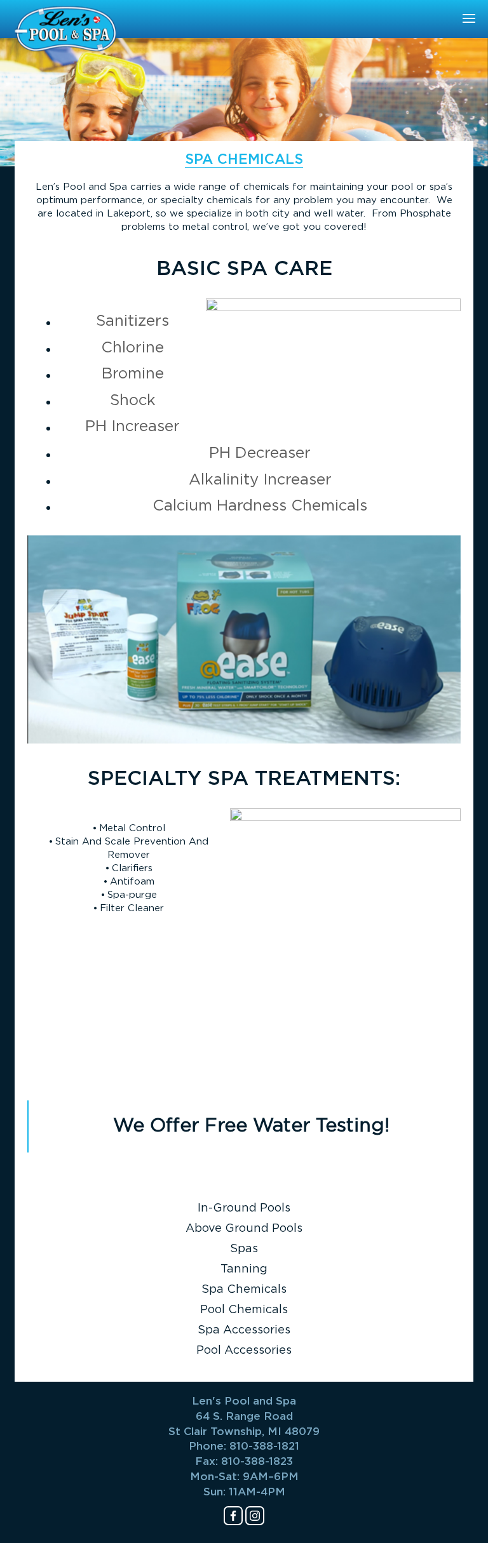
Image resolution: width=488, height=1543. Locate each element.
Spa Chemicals (244, 1290)
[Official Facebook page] (233, 1515)
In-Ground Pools (244, 1208)
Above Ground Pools (244, 1229)
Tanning (244, 1269)
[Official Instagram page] (254, 1515)
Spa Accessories (244, 1330)
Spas (244, 1249)
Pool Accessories (244, 1351)
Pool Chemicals (244, 1310)
